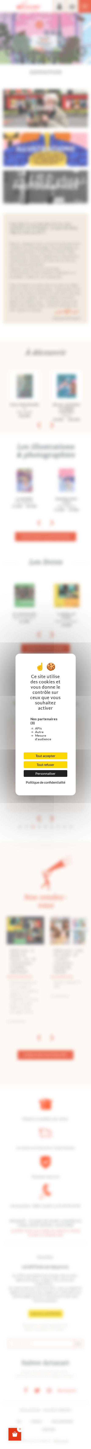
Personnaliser (45, 773)
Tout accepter (45, 756)
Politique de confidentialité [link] (45, 782)
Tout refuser (45, 765)
